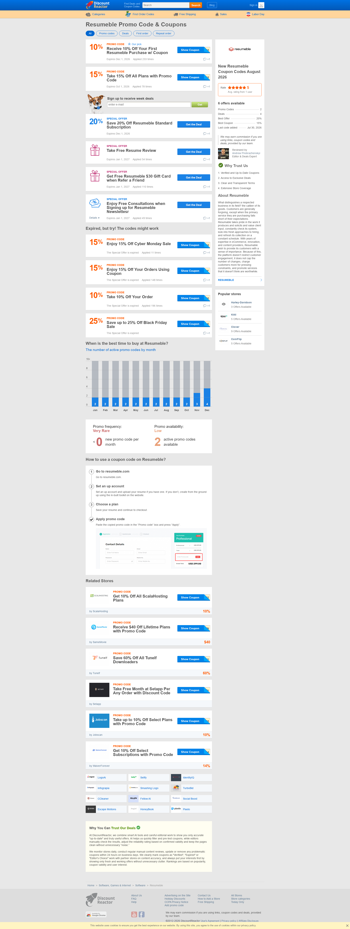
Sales (223, 14)
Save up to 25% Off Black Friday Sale (137, 324)
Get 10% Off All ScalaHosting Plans (140, 598)
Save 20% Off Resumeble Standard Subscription (139, 125)
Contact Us (204, 895)
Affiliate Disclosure (248, 921)
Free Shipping (187, 14)
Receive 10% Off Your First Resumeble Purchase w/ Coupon (137, 50)
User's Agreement (210, 921)
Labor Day (258, 14)
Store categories (240, 898)
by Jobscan (95, 734)
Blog (212, 5)
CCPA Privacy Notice (176, 902)
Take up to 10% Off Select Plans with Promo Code (142, 721)
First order (142, 33)
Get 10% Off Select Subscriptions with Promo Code (143, 752)
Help (134, 902)
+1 (208, 59)
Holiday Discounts (175, 898)
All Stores (236, 895)
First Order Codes (143, 14)
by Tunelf (94, 673)
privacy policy (248, 925)
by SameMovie (97, 642)
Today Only (237, 902)
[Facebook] (142, 914)
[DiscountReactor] (98, 4)
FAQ (133, 898)
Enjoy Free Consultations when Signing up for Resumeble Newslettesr (136, 207)
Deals (125, 33)
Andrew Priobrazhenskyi (246, 153)
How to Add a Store (209, 898)
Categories (98, 14)
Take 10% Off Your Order (130, 297)
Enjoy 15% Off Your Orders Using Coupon (138, 271)
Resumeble (226, 280)
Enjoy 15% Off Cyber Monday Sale (139, 243)
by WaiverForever (99, 765)
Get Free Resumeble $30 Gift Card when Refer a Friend (139, 178)
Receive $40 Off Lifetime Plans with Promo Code (141, 629)
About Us (136, 895)
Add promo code (174, 905)
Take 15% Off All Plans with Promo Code (139, 78)
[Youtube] (134, 914)
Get (200, 104)
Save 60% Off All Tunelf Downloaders (135, 660)
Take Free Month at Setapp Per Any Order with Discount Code (141, 691)
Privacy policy (228, 921)
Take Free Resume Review (131, 150)
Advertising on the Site (177, 895)
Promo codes (106, 33)
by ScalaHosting (98, 611)
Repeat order (163, 33)
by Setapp (95, 703)
